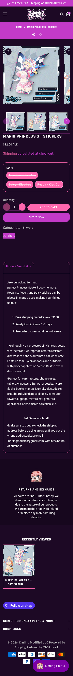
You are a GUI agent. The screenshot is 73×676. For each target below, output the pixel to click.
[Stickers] (40, 34)
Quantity (9, 200)
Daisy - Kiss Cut (21, 185)
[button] (7, 14)
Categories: (11, 228)
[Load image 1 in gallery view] (15, 121)
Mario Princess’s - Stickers (18, 580)
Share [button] (11, 235)
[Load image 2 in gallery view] (36, 121)
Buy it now (36, 217)
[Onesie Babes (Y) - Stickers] (33, 34)
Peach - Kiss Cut (49, 184)
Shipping (10, 153)
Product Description (18, 266)
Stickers (28, 227)
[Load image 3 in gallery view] (58, 121)
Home (19, 27)
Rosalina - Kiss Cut (23, 176)
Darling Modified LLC (33, 642)
